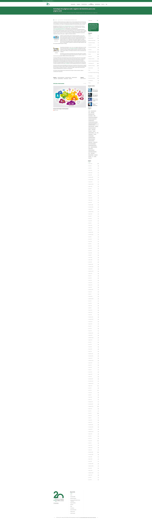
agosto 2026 (90, 163)
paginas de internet (74, 77)
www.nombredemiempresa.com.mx (59, 29)
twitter (95, 156)
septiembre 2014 (91, 337)
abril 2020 (90, 255)
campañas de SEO (91, 120)
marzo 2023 (90, 225)
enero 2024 (90, 202)
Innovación (90, 56)
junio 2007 (90, 479)
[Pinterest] (84, 78)
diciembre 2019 (91, 264)
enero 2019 (90, 287)
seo (89, 153)
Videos (90, 82)
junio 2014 (90, 344)
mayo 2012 (90, 392)
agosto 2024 (90, 186)
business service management (93, 117)
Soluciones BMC (73, 4)
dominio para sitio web (68, 77)
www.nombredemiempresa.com (60, 28)
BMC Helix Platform (84, 4)
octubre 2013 (90, 358)
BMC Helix (92, 112)
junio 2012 (90, 390)
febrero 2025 (90, 172)
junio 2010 (90, 438)
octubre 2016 (90, 296)
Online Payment (73, 513)
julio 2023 (90, 216)
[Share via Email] (85, 78)
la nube (95, 134)
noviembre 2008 (91, 463)
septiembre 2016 (91, 298)
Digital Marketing (97, 4)
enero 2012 (90, 399)
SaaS (89, 70)
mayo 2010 (90, 440)
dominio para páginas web (61, 77)
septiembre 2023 (91, 211)
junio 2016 (90, 303)
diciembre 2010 (91, 424)
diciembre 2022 (91, 232)
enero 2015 (90, 330)
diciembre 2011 (91, 401)
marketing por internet (92, 137)
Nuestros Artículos (90, 517)
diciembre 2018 (91, 289)
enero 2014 (90, 351)
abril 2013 (90, 369)
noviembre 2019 (91, 266)
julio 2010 (90, 436)
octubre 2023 (90, 209)
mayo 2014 (90, 346)
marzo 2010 (90, 445)
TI (92, 156)
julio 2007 (90, 477)
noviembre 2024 (91, 179)
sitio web (90, 156)
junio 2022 (90, 239)
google (90, 129)
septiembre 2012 (91, 383)
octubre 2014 (90, 335)
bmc (89, 112)
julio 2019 (90, 275)
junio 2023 (90, 218)
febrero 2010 (90, 447)
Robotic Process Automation (91, 4)
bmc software (90, 115)
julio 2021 (90, 243)
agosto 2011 (90, 408)
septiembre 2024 (91, 184)
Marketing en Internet (92, 65)
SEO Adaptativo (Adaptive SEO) (93, 72)
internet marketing (91, 132)
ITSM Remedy (91, 134)
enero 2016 (90, 314)
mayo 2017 (90, 291)
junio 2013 (90, 365)
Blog (106, 4)
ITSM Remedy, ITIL (91, 63)
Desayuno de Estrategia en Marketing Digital (60, 108)
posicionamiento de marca (92, 145)
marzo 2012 (90, 397)
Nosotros (103, 4)
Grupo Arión (93, 129)
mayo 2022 (90, 241)
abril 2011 (90, 417)
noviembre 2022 (91, 234)
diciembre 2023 (91, 204)
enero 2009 (90, 461)
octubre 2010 (90, 429)
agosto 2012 (90, 385)
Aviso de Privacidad (73, 509)
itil (95, 132)
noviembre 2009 (91, 454)
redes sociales (91, 148)
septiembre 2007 (91, 472)
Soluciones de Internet (92, 78)
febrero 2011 (90, 422)
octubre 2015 (90, 321)
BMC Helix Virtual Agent (92, 40)
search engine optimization (92, 151)
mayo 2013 (90, 367)
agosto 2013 (90, 362)
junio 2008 (90, 468)
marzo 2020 (90, 257)
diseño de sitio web (91, 126)
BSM (94, 115)
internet (94, 131)
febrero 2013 (90, 374)
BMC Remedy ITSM (91, 114)
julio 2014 (90, 342)
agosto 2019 (90, 273)
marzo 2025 (90, 170)
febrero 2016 (90, 312)
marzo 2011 (90, 420)
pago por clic (95, 142)
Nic (83, 35)
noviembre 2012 (91, 381)
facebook (96, 126)
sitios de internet (66, 78)
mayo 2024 (90, 193)
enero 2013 (90, 376)
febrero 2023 (90, 227)
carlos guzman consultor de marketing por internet (92, 124)
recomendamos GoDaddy (73, 48)
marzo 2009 (90, 456)
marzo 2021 (90, 248)
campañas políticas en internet (93, 122)
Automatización (91, 38)
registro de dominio (60, 78)
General (90, 54)
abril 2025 (90, 168)
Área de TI (90, 158)
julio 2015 (90, 326)
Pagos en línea (73, 511)
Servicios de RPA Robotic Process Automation (75, 501)
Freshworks (78, 4)
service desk (92, 153)
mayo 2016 (90, 305)
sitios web (70, 78)
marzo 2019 (90, 282)
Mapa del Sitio (94, 517)
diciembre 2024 (91, 177)
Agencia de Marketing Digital (83, 517)
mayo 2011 (90, 415)
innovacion (90, 131)
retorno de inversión (91, 150)
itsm (97, 132)
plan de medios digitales (92, 143)
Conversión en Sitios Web (92, 47)
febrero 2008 (90, 470)
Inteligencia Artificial (91, 58)
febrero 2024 (90, 200)
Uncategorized (91, 80)
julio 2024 (90, 188)
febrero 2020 (90, 259)
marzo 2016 (90, 310)
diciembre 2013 (91, 353)
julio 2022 (90, 236)
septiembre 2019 (91, 271)
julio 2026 (90, 165)
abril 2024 (90, 195)
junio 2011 (90, 413)
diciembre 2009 (91, 452)
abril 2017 (90, 294)
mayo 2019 (90, 280)
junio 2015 (90, 328)
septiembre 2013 (91, 360)
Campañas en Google (92, 42)
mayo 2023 (90, 220)
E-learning (90, 49)
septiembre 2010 (91, 431)
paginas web (55, 78)
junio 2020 (90, 250)
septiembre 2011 (91, 406)
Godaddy (67, 63)
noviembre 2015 (91, 319)
